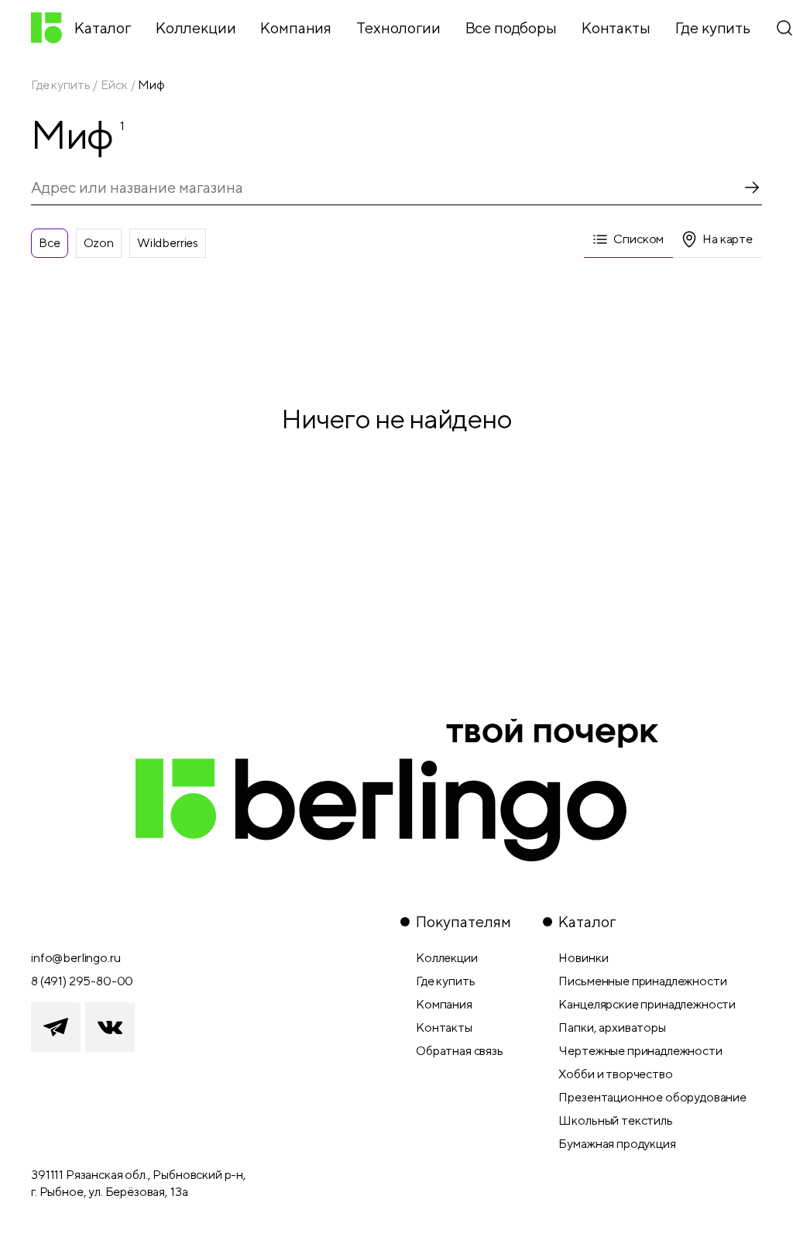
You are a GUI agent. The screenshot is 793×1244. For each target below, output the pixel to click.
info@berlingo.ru (75, 957)
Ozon (99, 242)
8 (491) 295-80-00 (82, 981)
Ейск (114, 84)
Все (49, 242)
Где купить (60, 84)
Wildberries (167, 242)
